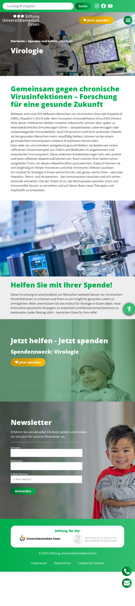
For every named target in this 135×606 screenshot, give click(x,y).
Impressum (39, 563)
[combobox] (38, 6)
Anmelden (23, 491)
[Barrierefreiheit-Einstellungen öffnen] (129, 309)
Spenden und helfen (42, 41)
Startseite (18, 41)
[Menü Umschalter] (128, 20)
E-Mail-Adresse (20, 474)
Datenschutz (62, 563)
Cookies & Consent (91, 563)
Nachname (17, 461)
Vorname (16, 447)
